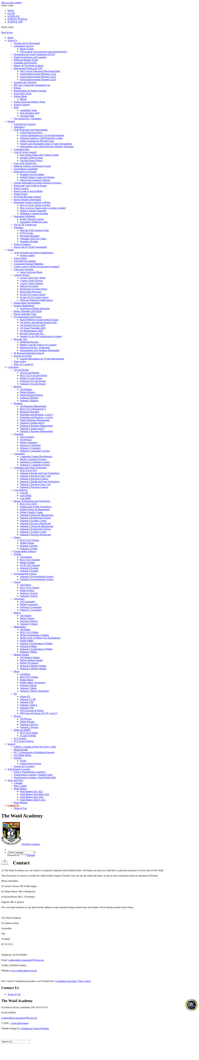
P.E (15, 693)
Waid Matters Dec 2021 (31, 791)
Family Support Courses (32, 219)
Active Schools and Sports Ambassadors (33, 252)
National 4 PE (27, 702)
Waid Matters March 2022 (33, 799)
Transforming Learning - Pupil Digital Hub (35, 777)
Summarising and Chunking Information (40, 350)
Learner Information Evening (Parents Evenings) (37, 182)
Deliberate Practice (29, 342)
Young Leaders (27, 255)
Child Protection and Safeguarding (31, 129)
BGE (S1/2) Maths (29, 632)
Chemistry (19, 434)
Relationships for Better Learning (30, 90)
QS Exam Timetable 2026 (32, 328)
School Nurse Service (30, 763)
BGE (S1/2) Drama (29, 540)
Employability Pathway (25, 551)
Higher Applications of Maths (34, 635)
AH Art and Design (29, 372)
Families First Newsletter (32, 174)
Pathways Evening (29, 286)
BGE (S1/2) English (30, 559)
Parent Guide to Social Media (28, 191)
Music (17, 671)
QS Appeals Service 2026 (32, 325)
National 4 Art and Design (33, 381)
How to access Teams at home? (35, 205)
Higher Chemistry (28, 442)
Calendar (18, 783)
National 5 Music (28, 688)
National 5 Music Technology (34, 691)
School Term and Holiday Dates (29, 102)
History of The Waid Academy (29, 65)
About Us (12, 40)
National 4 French (29, 593)
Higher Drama (27, 543)
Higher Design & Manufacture (35, 509)
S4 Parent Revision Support (27, 196)
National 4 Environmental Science (36, 576)
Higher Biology (27, 392)
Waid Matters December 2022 (34, 794)
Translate (30, 855)
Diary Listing (20, 786)
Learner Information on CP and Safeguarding (42, 135)
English (17, 554)
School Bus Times (23, 93)
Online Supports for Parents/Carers (37, 141)
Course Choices (21, 275)
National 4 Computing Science (35, 462)
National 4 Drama (28, 545)
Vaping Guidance (22, 244)
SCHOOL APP (15, 21)
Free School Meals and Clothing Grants (39, 155)
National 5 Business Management (36, 431)
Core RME (25, 498)
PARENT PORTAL (17, 19)
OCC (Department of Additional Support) (34, 752)
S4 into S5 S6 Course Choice (34, 297)
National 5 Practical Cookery (34, 487)
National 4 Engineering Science (35, 518)
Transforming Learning (18, 769)
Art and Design (21, 370)
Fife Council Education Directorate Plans (40, 71)
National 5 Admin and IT (32, 428)
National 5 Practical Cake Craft (35, 484)
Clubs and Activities (23, 269)
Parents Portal (20, 194)
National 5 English (29, 571)
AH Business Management (33, 406)
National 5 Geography (31, 610)
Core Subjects (20, 490)
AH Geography (27, 601)
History (17, 612)
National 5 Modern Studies (33, 668)
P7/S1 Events (26, 233)
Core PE (24, 492)
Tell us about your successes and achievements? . (44, 51)
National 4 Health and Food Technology (40, 473)
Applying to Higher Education (35, 308)
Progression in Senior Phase (33, 289)
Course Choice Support (31, 283)
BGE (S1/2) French (29, 587)
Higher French (27, 590)
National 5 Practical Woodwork (35, 534)
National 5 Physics (29, 727)
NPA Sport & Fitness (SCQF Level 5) (38, 713)
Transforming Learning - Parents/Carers (33, 774)
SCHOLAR (13, 16)
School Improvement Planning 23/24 (38, 79)
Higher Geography (29, 604)
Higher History (27, 618)
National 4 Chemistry (30, 445)
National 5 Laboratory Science (35, 450)
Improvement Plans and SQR (28, 68)
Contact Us (13, 805)
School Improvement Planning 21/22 (38, 74)
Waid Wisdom (21, 802)
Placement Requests (29, 236)
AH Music (25, 674)
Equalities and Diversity (25, 62)
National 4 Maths (28, 646)
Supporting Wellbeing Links (34, 222)
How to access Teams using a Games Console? (43, 208)
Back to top (7, 32)
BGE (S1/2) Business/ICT (33, 409)
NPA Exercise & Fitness (32, 710)
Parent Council (21, 188)
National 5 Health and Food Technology (40, 481)
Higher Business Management (34, 420)
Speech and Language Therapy (35, 180)
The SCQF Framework (25, 224)
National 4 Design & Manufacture (36, 515)
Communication (21, 149)
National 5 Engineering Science (35, 529)
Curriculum (13, 367)
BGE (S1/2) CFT (28, 470)
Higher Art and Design (31, 378)
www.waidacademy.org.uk (23, 970)
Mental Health (21, 749)
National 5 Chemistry (30, 448)
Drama (17, 537)
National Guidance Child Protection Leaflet (41, 138)
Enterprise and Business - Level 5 (36, 414)
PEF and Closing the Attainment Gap (32, 85)
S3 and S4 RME (28, 735)
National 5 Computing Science (35, 464)
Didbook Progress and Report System (32, 166)
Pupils (10, 249)
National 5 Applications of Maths (36, 649)
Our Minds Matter (22, 755)
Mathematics (20, 626)
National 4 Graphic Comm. (33, 520)
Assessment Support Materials (28, 263)
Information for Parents (25, 171)
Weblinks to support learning (34, 213)
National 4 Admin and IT (32, 423)
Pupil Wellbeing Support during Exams (39, 319)
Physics (17, 716)
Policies (17, 88)
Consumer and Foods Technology (30, 467)
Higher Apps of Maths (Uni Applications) (40, 638)
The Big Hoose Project (31, 160)
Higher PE (25, 696)
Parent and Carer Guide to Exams (30, 185)
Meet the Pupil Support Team (34, 230)
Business (18, 403)
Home (10, 37)
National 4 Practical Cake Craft (35, 476)
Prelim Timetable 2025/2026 (28, 311)
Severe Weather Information (27, 199)
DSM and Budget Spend (26, 60)
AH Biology (26, 389)
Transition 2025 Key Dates (33, 238)
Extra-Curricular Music (31, 272)
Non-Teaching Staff (29, 113)
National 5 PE (27, 707)
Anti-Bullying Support (25, 261)
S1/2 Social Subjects (24, 741)
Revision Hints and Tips (32, 333)
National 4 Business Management (36, 425)
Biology (18, 386)
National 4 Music (28, 685)
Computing (19, 453)
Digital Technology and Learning (30, 57)
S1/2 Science (20, 738)
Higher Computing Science (33, 459)
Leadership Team (28, 110)
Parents (11, 121)
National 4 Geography (31, 607)
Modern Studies (21, 654)
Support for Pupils (23, 356)
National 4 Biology (29, 397)
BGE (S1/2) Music (29, 677)
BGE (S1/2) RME (29, 732)
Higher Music (26, 679)
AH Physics (26, 439)
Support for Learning (24, 766)
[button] (14, 27)
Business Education (29, 411)
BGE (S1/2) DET (28, 504)
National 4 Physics (29, 724)
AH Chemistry (27, 437)
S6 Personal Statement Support (29, 353)
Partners (18, 758)
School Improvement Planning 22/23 (38, 76)
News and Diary (15, 780)
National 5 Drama (28, 548)
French (17, 582)
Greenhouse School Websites (34, 1028)
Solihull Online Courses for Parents (37, 177)
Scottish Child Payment (31, 157)
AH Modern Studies (30, 657)
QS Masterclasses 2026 (31, 330)
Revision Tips (20, 339)
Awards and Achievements (27, 43)
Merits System (27, 48)
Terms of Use (20, 808)
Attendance (19, 127)
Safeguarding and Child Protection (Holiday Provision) (47, 146)
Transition (18, 227)
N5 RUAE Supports (30, 565)
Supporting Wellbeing (24, 216)
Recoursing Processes (30, 291)
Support (11, 744)
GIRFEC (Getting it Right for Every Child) (35, 746)
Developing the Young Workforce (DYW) (34, 54)
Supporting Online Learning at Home (32, 202)
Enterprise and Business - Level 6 (36, 417)
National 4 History (29, 621)
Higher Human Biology (31, 395)
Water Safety (20, 361)
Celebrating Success (23, 46)
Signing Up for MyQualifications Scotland (41, 336)
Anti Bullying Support (25, 124)
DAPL (23, 760)
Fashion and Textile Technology (35, 506)
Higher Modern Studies (31, 660)
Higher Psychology (29, 663)
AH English (26, 557)
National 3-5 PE (28, 699)
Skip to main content (11, 2)
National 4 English (29, 568)
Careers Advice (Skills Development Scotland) (36, 266)
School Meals (20, 96)
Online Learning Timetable (33, 210)
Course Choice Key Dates (33, 277)
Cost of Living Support (25, 152)
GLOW (11, 13)
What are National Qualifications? (36, 300)
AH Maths (25, 629)
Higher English (27, 562)
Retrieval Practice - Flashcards (35, 347)
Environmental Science (25, 573)
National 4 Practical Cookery (34, 478)
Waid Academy (30, 844)
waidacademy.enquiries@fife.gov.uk (26, 960)
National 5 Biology (29, 400)
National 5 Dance (28, 705)
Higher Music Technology (33, 682)
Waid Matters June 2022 (32, 797)
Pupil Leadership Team (25, 314)
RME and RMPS (22, 730)
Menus (23, 99)
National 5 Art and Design (33, 383)
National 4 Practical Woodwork (35, 523)
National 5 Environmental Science (36, 579)
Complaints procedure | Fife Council (73, 981)
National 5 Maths (28, 652)
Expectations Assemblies (26, 169)
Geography (19, 598)
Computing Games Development (36, 456)
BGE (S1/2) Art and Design (33, 375)
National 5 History (29, 624)
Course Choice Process (31, 280)
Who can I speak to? (24, 364)
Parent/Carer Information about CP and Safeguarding (46, 143)
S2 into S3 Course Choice (32, 294)
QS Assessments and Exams (27, 316)
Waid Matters (20, 788)
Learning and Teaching (25, 82)
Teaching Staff (27, 115)
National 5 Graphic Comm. (33, 531)
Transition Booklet (29, 241)
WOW (10, 10)
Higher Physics (27, 721)
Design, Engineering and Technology (32, 501)
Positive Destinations (24, 305)
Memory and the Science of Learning (38, 344)
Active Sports (20, 258)
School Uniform (22, 104)
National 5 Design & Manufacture (36, 526)
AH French (25, 585)
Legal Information (19, 1023)
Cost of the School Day (25, 163)
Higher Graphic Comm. (31, 512)
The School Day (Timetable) (28, 118)
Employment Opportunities (27, 303)
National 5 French (29, 596)
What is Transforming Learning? (30, 772)
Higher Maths (26, 640)
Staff (16, 107)
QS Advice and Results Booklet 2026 (38, 322)
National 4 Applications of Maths (36, 643)
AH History (26, 615)
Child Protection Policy (31, 132)
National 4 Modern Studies (33, 665)
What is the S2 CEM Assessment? (30, 247)
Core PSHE (26, 495)
